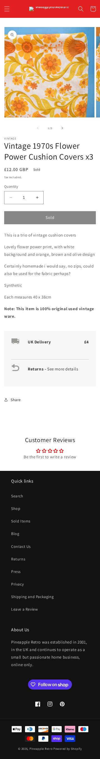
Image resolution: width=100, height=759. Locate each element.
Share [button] (16, 399)
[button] (7, 9)
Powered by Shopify (67, 749)
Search (17, 495)
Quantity (11, 186)
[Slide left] (38, 128)
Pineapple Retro (41, 749)
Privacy (17, 584)
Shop (15, 508)
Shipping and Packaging (32, 596)
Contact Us (21, 546)
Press (16, 571)
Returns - (37, 369)
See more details (62, 369)
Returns (18, 559)
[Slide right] (62, 128)
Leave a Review (24, 609)
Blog (15, 533)
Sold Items (21, 521)
